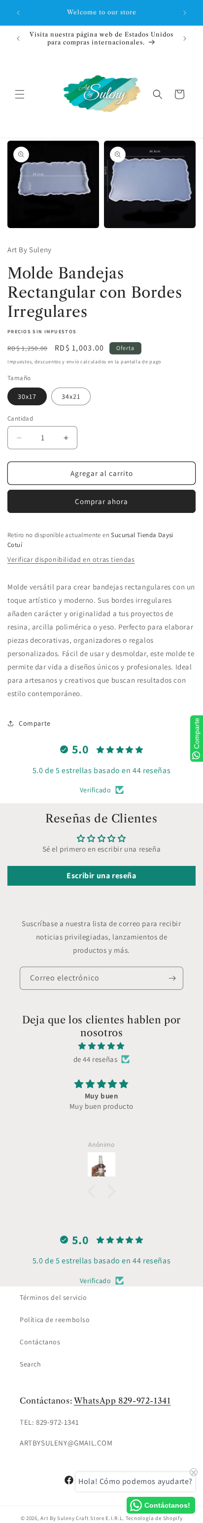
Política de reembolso (55, 1319)
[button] (20, 94)
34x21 (71, 396)
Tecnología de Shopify (154, 1518)
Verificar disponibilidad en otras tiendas (71, 559)
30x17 (27, 396)
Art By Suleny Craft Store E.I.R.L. (82, 1518)
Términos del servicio (53, 1297)
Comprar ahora (101, 501)
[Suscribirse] (172, 978)
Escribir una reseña (101, 875)
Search (30, 1364)
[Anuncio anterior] (18, 13)
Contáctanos (40, 1341)
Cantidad (20, 418)
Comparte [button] (35, 723)
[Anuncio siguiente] (185, 13)
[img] (101, 1046)
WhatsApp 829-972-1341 (122, 1401)
